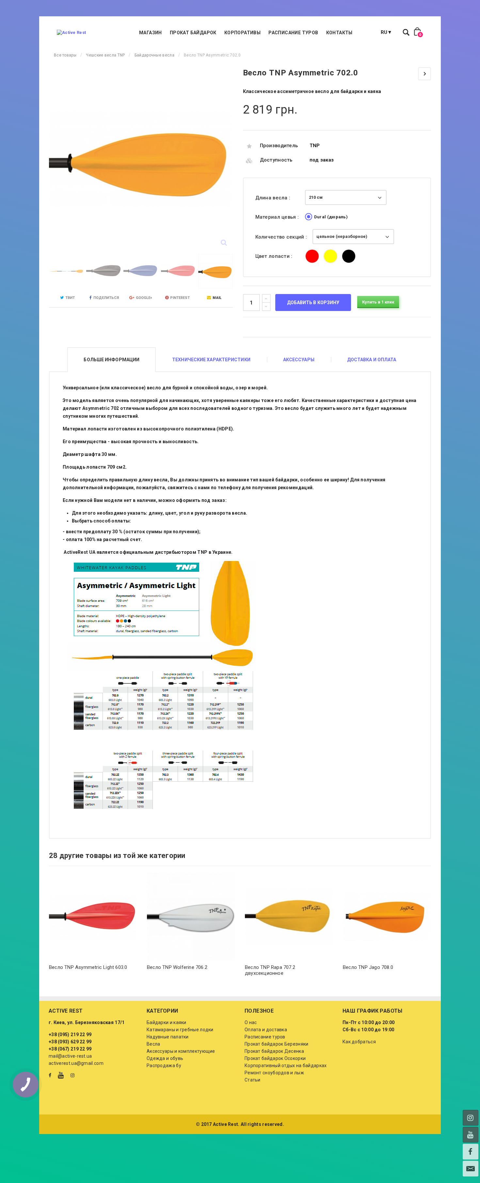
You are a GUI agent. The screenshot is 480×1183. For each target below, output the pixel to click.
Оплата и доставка (266, 1029)
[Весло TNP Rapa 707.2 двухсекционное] (289, 917)
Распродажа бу (164, 1065)
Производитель (279, 145)
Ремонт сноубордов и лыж (274, 1072)
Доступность (276, 160)
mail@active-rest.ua (70, 1056)
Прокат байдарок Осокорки (275, 1058)
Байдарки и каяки (166, 1022)
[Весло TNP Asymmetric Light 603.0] (93, 917)
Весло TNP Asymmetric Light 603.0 (88, 967)
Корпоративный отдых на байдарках (286, 1065)
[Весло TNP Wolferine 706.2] (191, 917)
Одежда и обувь (165, 1058)
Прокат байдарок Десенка (274, 1051)
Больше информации (111, 359)
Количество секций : (282, 237)
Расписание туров (293, 32)
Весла (153, 1044)
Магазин (150, 32)
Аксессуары (298, 359)
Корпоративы (242, 32)
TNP (315, 145)
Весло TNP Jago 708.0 (368, 967)
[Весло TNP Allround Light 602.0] (424, 73)
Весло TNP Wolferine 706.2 (177, 967)
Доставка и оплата (371, 359)
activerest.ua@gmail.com (76, 1063)
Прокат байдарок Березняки (277, 1044)
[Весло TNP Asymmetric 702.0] (66, 271)
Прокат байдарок (193, 32)
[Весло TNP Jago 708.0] (387, 917)
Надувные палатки (168, 1036)
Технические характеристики (211, 359)
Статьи (253, 1079)
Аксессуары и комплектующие (181, 1051)
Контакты (339, 32)
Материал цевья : (277, 217)
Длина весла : (273, 198)
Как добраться (359, 1041)
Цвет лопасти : (274, 256)
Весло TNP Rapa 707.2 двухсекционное (270, 970)
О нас (251, 1022)
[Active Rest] (71, 33)
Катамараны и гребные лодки (180, 1029)
